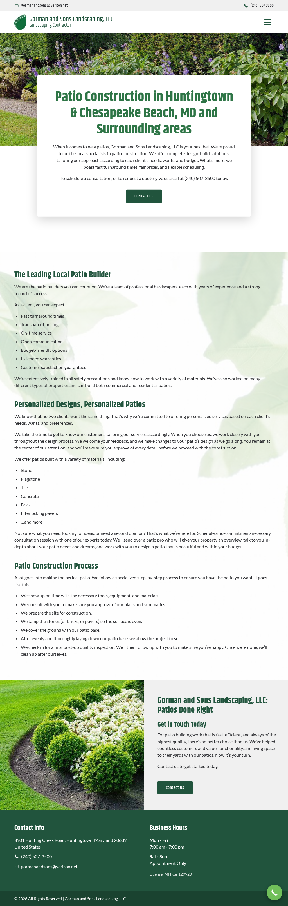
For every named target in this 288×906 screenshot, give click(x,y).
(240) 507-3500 (36, 856)
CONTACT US (144, 195)
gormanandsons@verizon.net (49, 866)
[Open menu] (268, 22)
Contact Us (175, 787)
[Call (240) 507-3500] (274, 892)
